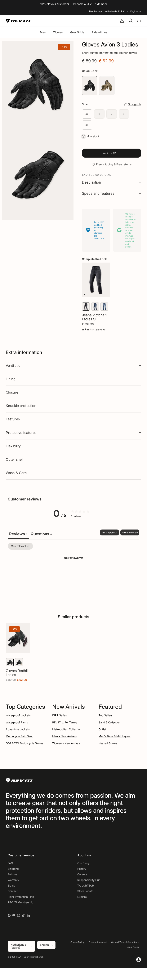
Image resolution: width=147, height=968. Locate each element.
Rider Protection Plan (21, 896)
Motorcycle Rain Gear (19, 736)
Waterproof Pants (17, 722)
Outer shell (14, 459)
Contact (13, 891)
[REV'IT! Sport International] (18, 21)
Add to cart (111, 152)
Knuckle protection (21, 405)
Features (13, 419)
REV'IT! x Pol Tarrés (64, 722)
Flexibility (13, 446)
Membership (95, 11)
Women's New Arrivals (66, 743)
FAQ (10, 863)
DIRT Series (59, 715)
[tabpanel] (73, 571)
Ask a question (109, 532)
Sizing (11, 885)
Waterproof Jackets (18, 715)
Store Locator (85, 891)
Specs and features (98, 193)
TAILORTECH (85, 885)
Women (58, 32)
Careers (82, 874)
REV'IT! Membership (20, 902)
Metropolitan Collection (66, 729)
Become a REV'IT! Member (90, 4)
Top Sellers (105, 715)
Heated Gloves (108, 743)
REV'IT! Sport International (29, 957)
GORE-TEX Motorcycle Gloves (24, 743)
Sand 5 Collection (109, 722)
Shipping (13, 868)
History (81, 868)
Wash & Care (16, 473)
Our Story (83, 863)
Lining (11, 379)
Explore (82, 896)
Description (91, 182)
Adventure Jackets (18, 729)
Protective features (21, 432)
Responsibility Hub (88, 880)
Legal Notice (133, 947)
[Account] (121, 20)
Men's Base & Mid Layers (114, 736)
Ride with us (99, 32)
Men (43, 32)
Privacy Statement (98, 942)
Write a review (130, 532)
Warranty (13, 880)
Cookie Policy (77, 942)
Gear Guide (77, 32)
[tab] (41, 534)
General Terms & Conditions (125, 942)
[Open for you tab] (138, 959)
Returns (12, 874)
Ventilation (14, 365)
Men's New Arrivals (64, 736)
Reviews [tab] (18, 534)
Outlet (102, 729)
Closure (12, 392)
